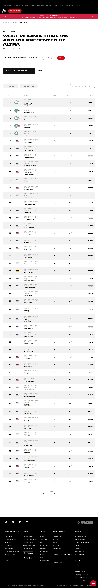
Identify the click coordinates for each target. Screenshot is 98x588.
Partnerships (79, 551)
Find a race (15, 11)
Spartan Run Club (29, 545)
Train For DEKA (28, 542)
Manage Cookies (80, 572)
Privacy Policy (62, 585)
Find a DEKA (58, 563)
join (60, 58)
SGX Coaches (44, 560)
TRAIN (25, 531)
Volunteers (8, 545)
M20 (61, 5)
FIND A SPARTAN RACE (62, 555)
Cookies (88, 585)
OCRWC (48, 5)
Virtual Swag (79, 554)
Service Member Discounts (84, 578)
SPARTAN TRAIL (18, 5)
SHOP (42, 531)
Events (42, 554)
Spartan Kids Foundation (83, 542)
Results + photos (10, 23)
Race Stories (57, 536)
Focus (55, 542)
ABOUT (78, 531)
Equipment (44, 545)
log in (47, 58)
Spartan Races (12, 531)
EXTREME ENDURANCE (37, 5)
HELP (77, 561)
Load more (49, 492)
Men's (42, 536)
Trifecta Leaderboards (12, 551)
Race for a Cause (10, 554)
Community (57, 548)
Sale (41, 557)
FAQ (76, 568)
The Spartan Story (81, 536)
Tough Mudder (7, 5)
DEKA (27, 5)
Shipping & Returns (81, 575)
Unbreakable (59, 531)
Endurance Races (10, 539)
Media (77, 545)
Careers (77, 548)
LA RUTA (55, 5)
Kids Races (8, 542)
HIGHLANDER (69, 5)
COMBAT (77, 5)
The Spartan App (28, 548)
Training (55, 539)
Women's (43, 539)
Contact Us (79, 565)
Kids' (41, 542)
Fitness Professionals (30, 539)
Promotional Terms (81, 581)
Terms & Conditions (76, 585)
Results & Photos (10, 548)
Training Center (28, 536)
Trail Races (8, 536)
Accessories (44, 551)
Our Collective (80, 539)
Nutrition (43, 548)
